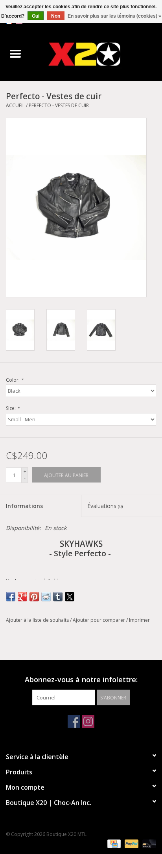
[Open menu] (15, 53)
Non (55, 16)
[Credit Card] (113, 843)
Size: (13, 408)
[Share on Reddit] (46, 596)
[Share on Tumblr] (58, 596)
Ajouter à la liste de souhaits (38, 620)
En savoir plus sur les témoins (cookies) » (114, 16)
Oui (35, 16)
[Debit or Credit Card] (148, 843)
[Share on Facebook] (10, 596)
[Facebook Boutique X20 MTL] (74, 721)
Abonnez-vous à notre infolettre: (81, 680)
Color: (15, 380)
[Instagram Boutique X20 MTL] (88, 721)
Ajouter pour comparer (99, 620)
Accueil (15, 105)
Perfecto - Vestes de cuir (59, 105)
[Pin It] (34, 596)
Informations (24, 506)
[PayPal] (131, 843)
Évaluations (105, 506)
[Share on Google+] (22, 596)
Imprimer (139, 620)
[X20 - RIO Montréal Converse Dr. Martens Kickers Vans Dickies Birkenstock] (96, 54)
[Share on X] (69, 596)
